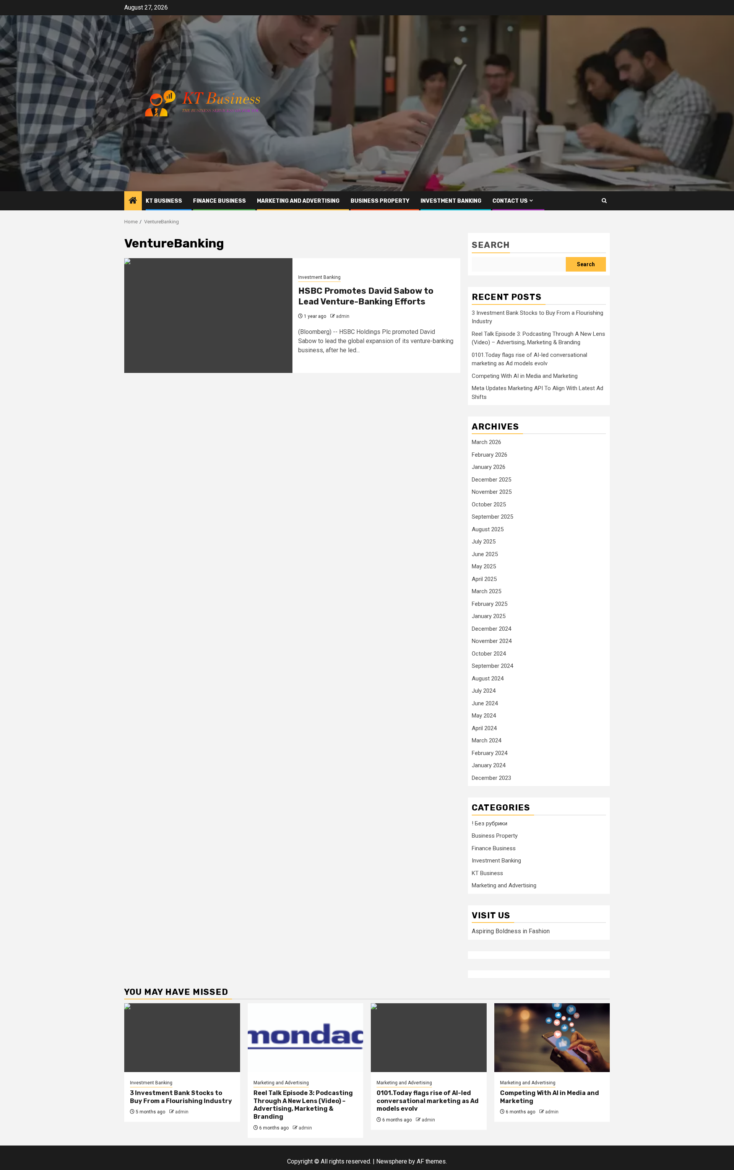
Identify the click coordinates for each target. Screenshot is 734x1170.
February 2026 (489, 454)
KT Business (164, 201)
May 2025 (484, 566)
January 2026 (488, 467)
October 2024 (489, 653)
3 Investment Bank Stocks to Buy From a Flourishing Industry (181, 1097)
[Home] (133, 201)
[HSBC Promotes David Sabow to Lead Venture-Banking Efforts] (208, 315)
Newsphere (391, 1161)
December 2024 (491, 628)
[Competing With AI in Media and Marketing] (552, 1037)
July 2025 (483, 541)
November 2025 (492, 491)
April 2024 (484, 728)
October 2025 (489, 504)
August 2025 (487, 529)
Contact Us (510, 201)
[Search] (604, 200)
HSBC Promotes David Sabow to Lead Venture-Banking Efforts (366, 296)
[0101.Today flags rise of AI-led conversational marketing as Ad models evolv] (429, 1037)
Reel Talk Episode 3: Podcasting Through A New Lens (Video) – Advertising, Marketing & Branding (303, 1104)
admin (342, 316)
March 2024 (486, 740)
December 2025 (491, 479)
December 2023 (491, 778)
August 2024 (487, 678)
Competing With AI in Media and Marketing (525, 376)
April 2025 (484, 579)
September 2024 (492, 665)
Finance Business (219, 201)
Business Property (380, 201)
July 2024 (483, 690)
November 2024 (492, 641)
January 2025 (488, 616)
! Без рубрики (489, 823)
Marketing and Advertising (298, 201)
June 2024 (485, 703)
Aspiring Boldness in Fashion (511, 931)
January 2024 (488, 765)
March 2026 (486, 442)
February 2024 (489, 753)
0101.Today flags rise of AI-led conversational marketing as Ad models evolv (428, 1101)
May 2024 (484, 715)
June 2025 (485, 554)
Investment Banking (451, 201)
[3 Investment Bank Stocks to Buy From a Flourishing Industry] (182, 1037)
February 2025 (489, 603)
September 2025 (492, 516)
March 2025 (486, 591)
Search (491, 245)
